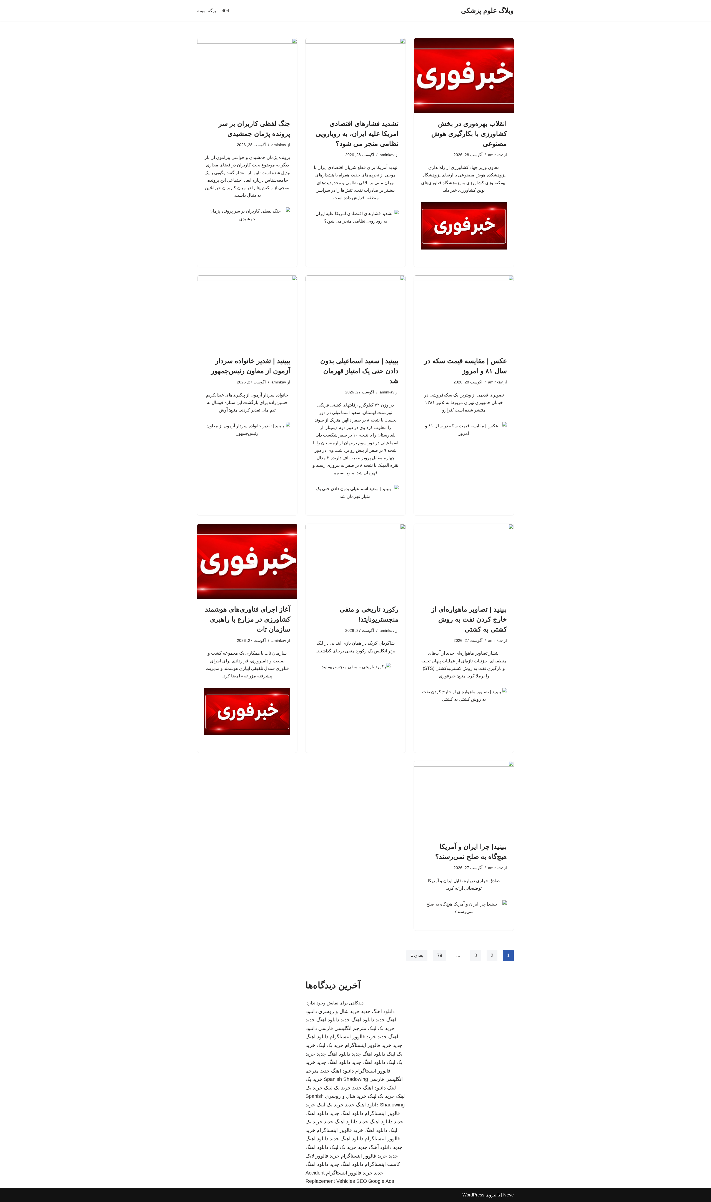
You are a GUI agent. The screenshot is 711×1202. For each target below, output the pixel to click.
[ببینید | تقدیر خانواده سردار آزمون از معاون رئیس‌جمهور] (247, 312)
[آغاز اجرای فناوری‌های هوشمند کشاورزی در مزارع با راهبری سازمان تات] (247, 561)
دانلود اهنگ (375, 1130)
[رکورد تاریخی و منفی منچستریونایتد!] (355, 561)
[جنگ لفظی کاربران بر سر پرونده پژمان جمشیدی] (247, 75)
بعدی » (416, 955)
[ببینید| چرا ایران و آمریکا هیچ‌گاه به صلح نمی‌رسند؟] (464, 798)
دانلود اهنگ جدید (378, 1011)
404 (225, 10)
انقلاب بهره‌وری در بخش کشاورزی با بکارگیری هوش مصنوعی (469, 133)
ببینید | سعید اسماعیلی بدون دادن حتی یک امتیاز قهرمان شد (359, 371)
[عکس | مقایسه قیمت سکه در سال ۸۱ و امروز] (464, 312)
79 (439, 955)
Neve (508, 1195)
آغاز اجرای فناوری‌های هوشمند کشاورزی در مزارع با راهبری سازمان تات (247, 619)
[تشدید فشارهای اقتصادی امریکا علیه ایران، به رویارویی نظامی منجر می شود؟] (355, 75)
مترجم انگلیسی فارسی (342, 1028)
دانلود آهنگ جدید (375, 1147)
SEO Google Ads (375, 1181)
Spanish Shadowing (346, 1079)
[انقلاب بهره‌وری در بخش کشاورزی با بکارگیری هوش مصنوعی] (464, 75)
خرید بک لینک (381, 1028)
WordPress (473, 1195)
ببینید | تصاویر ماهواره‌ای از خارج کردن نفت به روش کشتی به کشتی (469, 619)
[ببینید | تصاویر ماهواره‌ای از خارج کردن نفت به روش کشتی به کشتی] (464, 561)
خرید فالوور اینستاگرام (353, 1036)
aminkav (495, 155)
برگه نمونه (206, 10)
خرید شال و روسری (339, 1011)
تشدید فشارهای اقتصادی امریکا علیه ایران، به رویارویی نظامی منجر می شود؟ (357, 133)
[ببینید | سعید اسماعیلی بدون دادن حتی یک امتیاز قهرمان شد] (355, 312)
